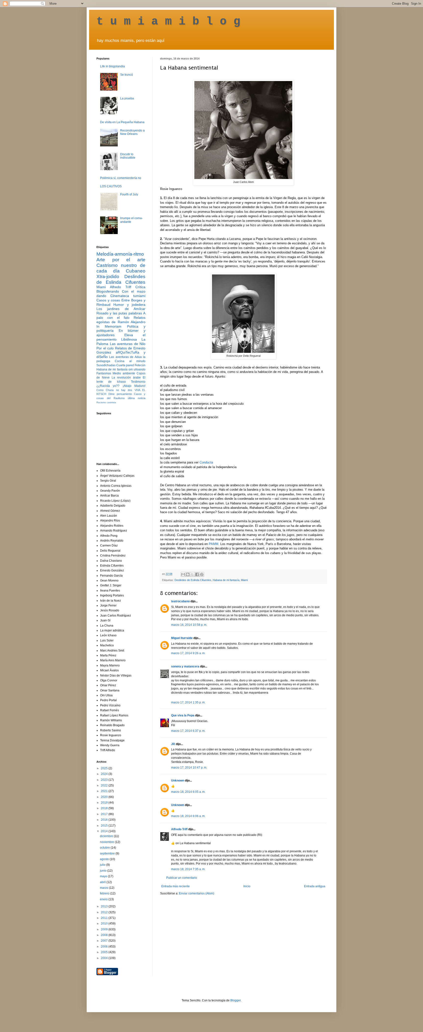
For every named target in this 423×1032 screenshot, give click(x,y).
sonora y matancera (185, 666)
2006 (104, 946)
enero (104, 899)
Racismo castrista (106, 402)
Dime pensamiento (120, 393)
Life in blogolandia (112, 66)
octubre (105, 847)
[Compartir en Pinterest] (201, 574)
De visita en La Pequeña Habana (122, 122)
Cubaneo (135, 270)
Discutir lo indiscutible (127, 156)
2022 (104, 785)
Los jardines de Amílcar (120, 309)
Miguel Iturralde (182, 638)
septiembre (108, 853)
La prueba (127, 98)
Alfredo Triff (179, 829)
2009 (104, 929)
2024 (104, 774)
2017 (104, 814)
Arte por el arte (120, 259)
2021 (104, 791)
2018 (104, 808)
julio (103, 864)
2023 (104, 780)
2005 (104, 952)
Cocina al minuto (130, 361)
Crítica (140, 287)
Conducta (206, 462)
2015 (104, 825)
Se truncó (126, 74)
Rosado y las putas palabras (119, 313)
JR (173, 744)
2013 (104, 906)
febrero (105, 893)
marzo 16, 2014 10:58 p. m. (189, 625)
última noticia (136, 398)
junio (103, 870)
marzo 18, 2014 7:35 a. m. (188, 869)
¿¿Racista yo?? (107, 386)
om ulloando (137, 369)
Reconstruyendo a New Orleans (132, 132)
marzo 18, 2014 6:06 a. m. (188, 816)
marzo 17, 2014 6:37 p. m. (188, 731)
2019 (104, 802)
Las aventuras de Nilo (128, 344)
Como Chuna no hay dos (114, 390)
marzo (104, 888)
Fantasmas (103, 373)
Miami (244, 580)
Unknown (177, 780)
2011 (104, 918)
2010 (104, 923)
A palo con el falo (120, 315)
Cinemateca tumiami (127, 296)
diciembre (107, 836)
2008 (104, 935)
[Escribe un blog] (187, 574)
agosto (105, 859)
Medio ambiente (124, 373)
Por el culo (105, 348)
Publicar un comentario (181, 877)
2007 (104, 940)
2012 (104, 912)
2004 (104, 958)
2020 (104, 797)
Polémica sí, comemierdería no (120, 178)
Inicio (246, 886)
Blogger (235, 1000)
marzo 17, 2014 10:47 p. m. (189, 767)
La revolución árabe (126, 377)
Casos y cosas (108, 300)
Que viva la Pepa (182, 715)
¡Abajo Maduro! (134, 386)
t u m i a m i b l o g (168, 21)
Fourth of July (129, 194)
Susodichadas (106, 365)
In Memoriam (108, 326)
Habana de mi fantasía (226, 580)
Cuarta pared (125, 365)
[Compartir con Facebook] (197, 574)
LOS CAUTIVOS (111, 186)
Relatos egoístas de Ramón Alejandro (120, 320)
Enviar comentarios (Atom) (196, 893)
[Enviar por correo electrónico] (183, 574)
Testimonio (138, 381)
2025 (104, 768)
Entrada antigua (314, 886)
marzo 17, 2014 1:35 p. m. (188, 702)
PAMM (213, 544)
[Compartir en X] (192, 574)
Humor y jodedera (129, 305)
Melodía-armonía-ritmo (120, 254)
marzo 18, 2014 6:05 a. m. (188, 792)
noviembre (107, 842)
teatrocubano (180, 601)
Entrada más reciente (175, 886)
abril (103, 882)
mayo (104, 876)
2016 (104, 819)
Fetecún (140, 365)
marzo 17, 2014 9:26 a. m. (188, 653)
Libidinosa (129, 339)
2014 (104, 831)
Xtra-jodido (107, 276)
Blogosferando (107, 291)
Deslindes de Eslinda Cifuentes (193, 580)
